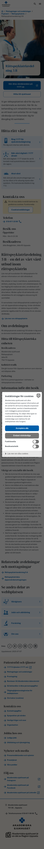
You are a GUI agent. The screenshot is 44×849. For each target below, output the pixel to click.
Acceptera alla (22, 428)
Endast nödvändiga (22, 435)
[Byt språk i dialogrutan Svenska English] (38, 395)
